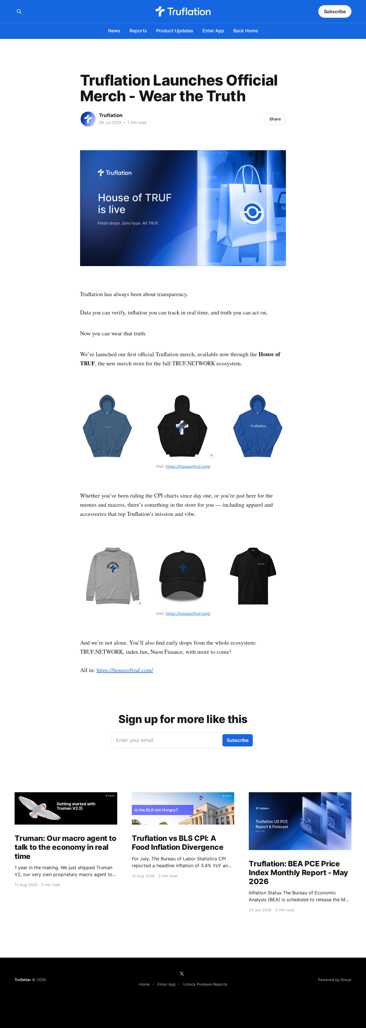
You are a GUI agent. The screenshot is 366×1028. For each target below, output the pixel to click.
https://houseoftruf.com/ (125, 670)
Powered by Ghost (334, 979)
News (114, 30)
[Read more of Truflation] (88, 119)
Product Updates (174, 30)
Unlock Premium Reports (205, 984)
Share (275, 118)
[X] (182, 973)
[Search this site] (19, 11)
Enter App (213, 30)
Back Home (245, 30)
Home (144, 984)
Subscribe (335, 11)
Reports (138, 30)
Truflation (111, 115)
